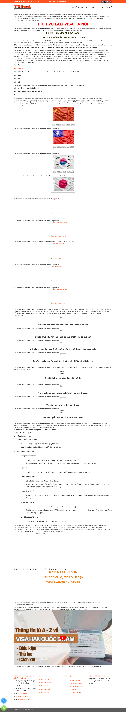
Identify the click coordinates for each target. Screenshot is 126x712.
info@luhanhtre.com (24, 699)
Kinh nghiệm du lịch (76, 683)
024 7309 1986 (22, 693)
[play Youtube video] (63, 637)
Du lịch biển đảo (44, 686)
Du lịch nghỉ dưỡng (45, 682)
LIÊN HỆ (109, 7)
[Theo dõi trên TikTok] (105, 1)
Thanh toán (73, 689)
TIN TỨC (101, 7)
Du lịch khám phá (44, 679)
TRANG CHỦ (73, 7)
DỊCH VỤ (94, 7)
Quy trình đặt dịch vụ (76, 686)
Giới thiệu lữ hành (75, 680)
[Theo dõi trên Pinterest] (110, 1)
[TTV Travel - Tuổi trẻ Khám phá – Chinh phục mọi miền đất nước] (22, 7)
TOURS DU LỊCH (83, 7)
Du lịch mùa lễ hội (44, 692)
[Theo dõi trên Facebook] (102, 1)
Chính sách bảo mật (76, 692)
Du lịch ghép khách (45, 689)
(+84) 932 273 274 (23, 696)
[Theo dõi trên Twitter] (108, 1)
